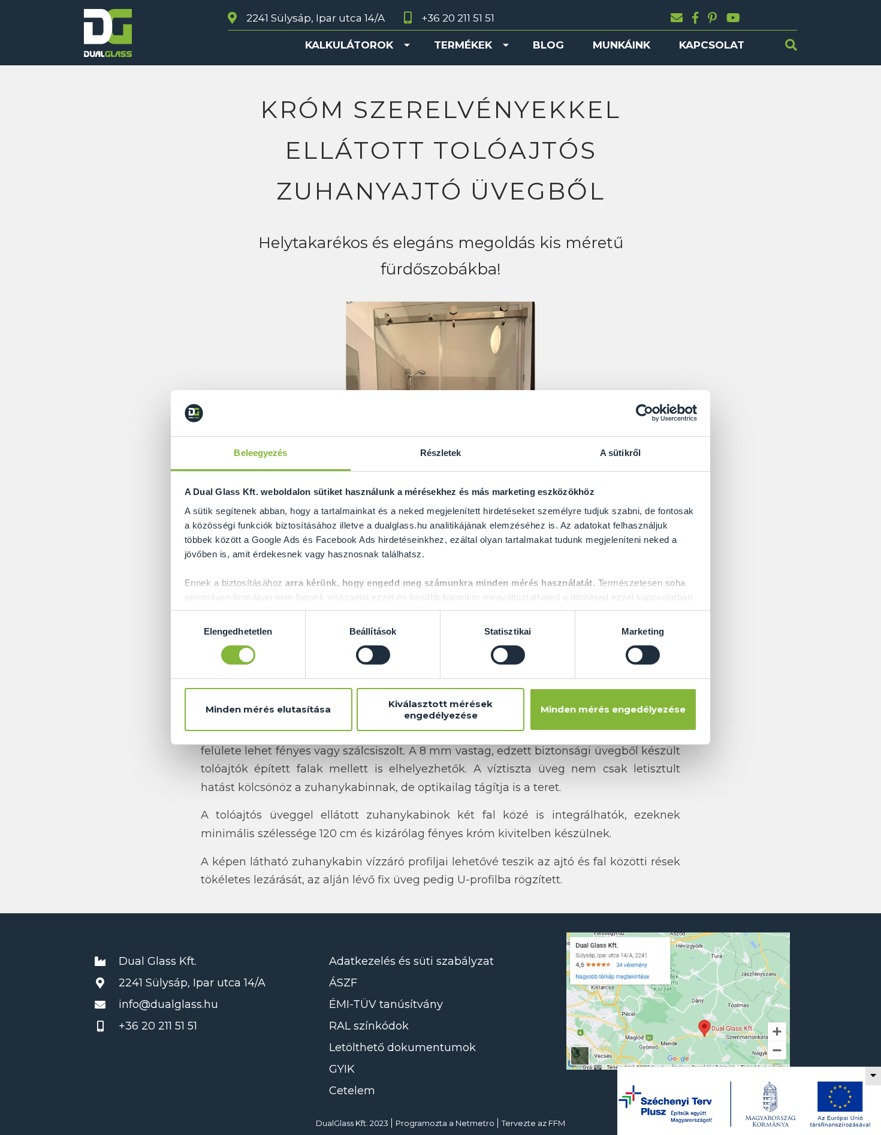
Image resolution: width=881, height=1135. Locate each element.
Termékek (463, 45)
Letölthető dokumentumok (402, 1047)
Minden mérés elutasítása (268, 709)
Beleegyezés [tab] (260, 453)
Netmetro (474, 1123)
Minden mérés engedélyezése (613, 709)
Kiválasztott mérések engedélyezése (440, 709)
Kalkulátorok (349, 45)
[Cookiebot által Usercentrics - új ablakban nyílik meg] (644, 413)
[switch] (373, 655)
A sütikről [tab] (620, 453)
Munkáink (621, 45)
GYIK (342, 1069)
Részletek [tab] (440, 453)
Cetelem (352, 1090)
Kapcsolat (711, 45)
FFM (556, 1123)
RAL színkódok (369, 1026)
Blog (548, 45)
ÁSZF (343, 982)
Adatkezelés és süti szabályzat (411, 961)
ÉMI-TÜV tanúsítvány (386, 1004)
